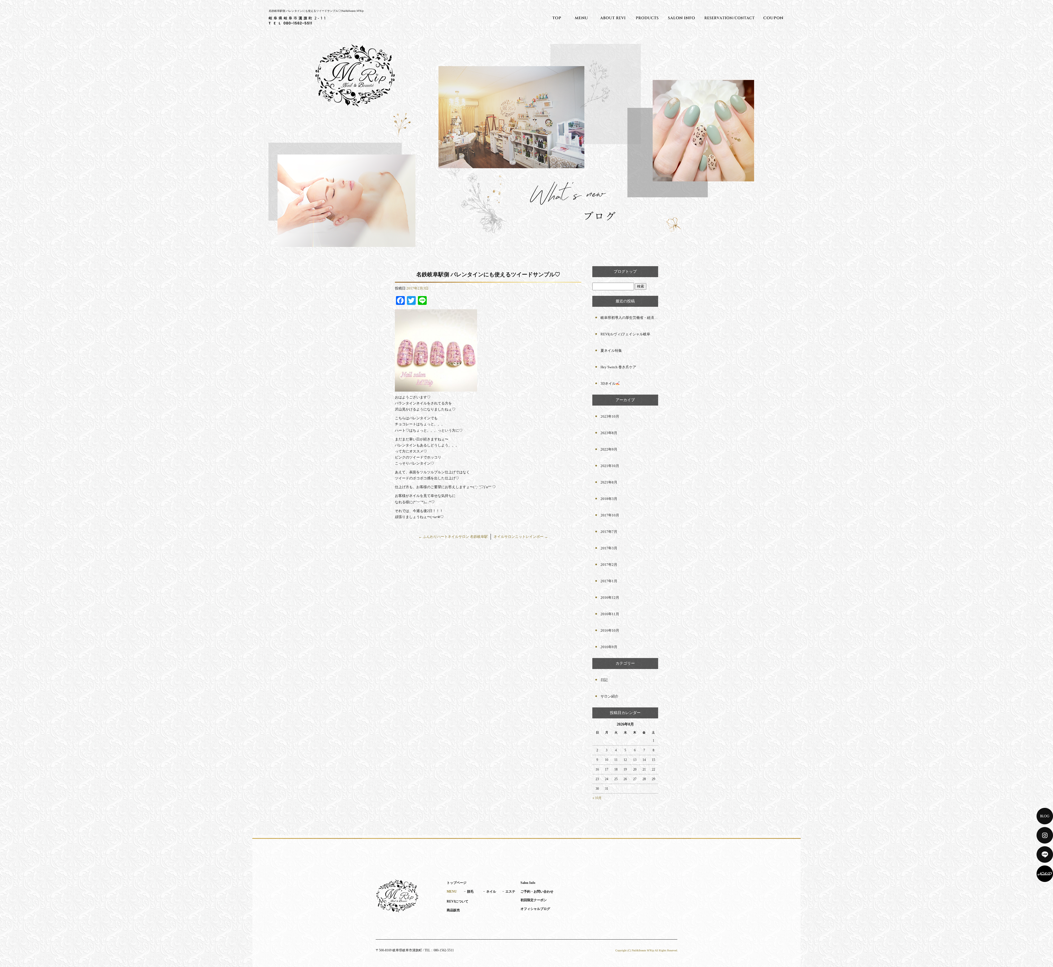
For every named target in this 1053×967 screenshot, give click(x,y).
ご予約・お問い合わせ (729, 17)
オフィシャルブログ (535, 909)
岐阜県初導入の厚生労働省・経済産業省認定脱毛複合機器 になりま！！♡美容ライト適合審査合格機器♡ (629, 318)
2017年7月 (609, 532)
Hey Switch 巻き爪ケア (618, 367)
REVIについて (613, 17)
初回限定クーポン (773, 17)
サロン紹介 (609, 696)
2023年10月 (610, 416)
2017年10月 (610, 515)
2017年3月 (609, 548)
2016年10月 (610, 630)
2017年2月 (609, 565)
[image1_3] (436, 388)
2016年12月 (610, 597)
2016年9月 (609, 647)
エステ (510, 891)
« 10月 (597, 798)
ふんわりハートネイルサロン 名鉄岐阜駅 (453, 537)
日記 (604, 680)
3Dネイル (608, 383)
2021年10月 (610, 466)
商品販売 (647, 17)
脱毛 (470, 891)
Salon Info (681, 17)
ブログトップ (625, 271)
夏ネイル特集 (611, 350)
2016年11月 (610, 614)
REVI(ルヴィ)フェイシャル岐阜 (625, 334)
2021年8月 (609, 482)
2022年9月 (609, 449)
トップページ (557, 17)
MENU (581, 17)
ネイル (491, 891)
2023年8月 (609, 433)
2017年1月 (609, 581)
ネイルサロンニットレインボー (521, 537)
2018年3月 (609, 499)
